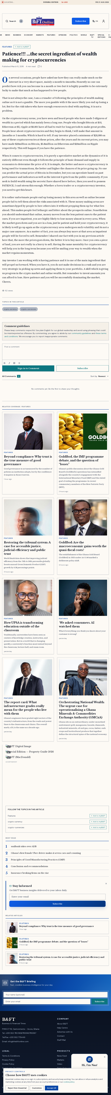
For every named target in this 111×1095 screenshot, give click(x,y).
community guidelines (81, 333)
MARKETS (40, 35)
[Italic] (9, 363)
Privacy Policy (8, 1060)
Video (59, 1064)
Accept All (51, 1088)
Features (7, 47)
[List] (19, 363)
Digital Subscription (66, 1068)
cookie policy (68, 1082)
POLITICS (73, 35)
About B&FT (62, 1023)
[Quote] (14, 363)
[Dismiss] (106, 883)
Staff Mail (61, 1040)
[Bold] (4, 363)
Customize (37, 1088)
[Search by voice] (21, 21)
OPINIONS (62, 35)
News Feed (62, 1056)
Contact (61, 1036)
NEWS (7, 35)
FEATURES (51, 35)
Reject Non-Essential (17, 1088)
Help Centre (62, 1028)
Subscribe (80, 21)
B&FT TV (92, 36)
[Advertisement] (57, 782)
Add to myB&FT (23, 47)
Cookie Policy (8, 1064)
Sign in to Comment (28, 368)
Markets (60, 1060)
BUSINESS (17, 35)
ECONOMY (28, 35)
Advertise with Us (65, 1032)
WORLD (84, 35)
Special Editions (101, 36)
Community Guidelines (12, 1068)
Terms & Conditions (11, 1056)
